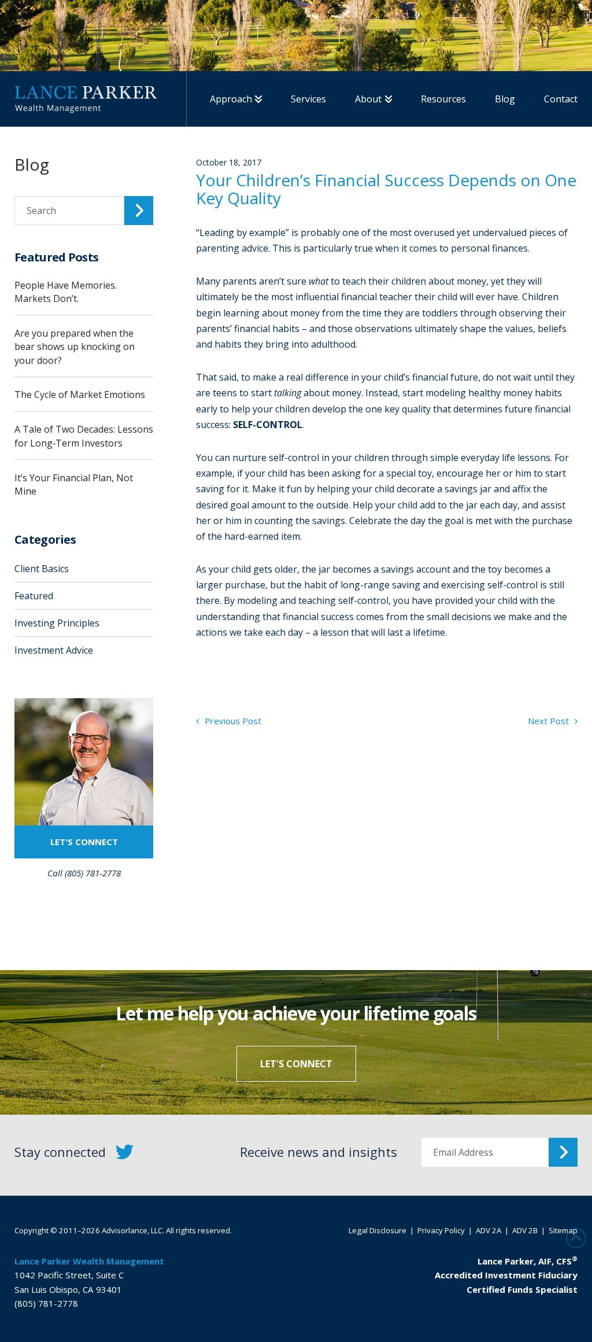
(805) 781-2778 (46, 1303)
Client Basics (41, 568)
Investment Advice (53, 650)
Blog (31, 164)
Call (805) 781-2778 (84, 873)
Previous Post (231, 721)
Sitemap (563, 1230)
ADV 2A (488, 1230)
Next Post (549, 721)
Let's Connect (84, 841)
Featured (33, 595)
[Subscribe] (563, 1152)
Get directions (42, 1317)
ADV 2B (525, 1230)
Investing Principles (56, 623)
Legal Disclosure (377, 1230)
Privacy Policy (441, 1230)
